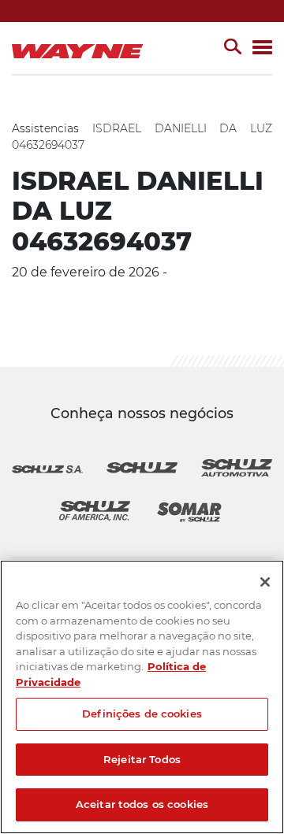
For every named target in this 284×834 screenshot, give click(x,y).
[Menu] (262, 48)
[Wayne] (81, 48)
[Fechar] (265, 582)
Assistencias (45, 128)
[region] (142, 697)
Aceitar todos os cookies (142, 804)
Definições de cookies (142, 713)
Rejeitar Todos (142, 759)
